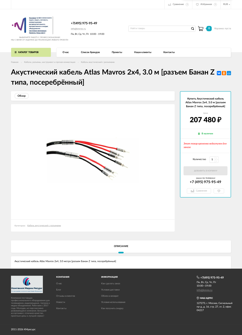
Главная (14, 62)
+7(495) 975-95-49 (84, 23)
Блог (58, 290)
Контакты (169, 52)
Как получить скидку (112, 308)
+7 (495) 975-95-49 (205, 182)
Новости (60, 302)
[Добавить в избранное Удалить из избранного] (219, 190)
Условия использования (113, 302)
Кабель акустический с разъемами (98, 62)
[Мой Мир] (229, 73)
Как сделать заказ (110, 283)
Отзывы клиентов (65, 296)
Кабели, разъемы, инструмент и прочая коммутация (49, 62)
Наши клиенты (142, 52)
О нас (66, 52)
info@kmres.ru (78, 29)
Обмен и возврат (110, 296)
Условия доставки (110, 290)
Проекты (117, 52)
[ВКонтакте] (219, 73)
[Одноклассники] (224, 73)
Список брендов (90, 52)
